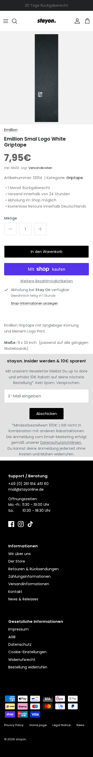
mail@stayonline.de (26, 489)
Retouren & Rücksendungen (33, 569)
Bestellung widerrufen (27, 667)
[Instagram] (21, 524)
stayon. (21, 739)
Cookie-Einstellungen (27, 651)
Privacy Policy (14, 725)
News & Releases (23, 599)
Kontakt (15, 591)
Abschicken (46, 413)
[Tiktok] (30, 524)
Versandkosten (40, 168)
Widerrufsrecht (21, 659)
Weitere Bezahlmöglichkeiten (46, 281)
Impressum (18, 629)
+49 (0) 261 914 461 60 (28, 483)
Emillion (11, 129)
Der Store (16, 561)
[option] (46, 78)
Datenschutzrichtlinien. (61, 442)
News (80, 725)
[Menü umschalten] (5, 21)
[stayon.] (46, 21)
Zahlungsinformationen (29, 576)
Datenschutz (20, 644)
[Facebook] (11, 524)
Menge (10, 218)
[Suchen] (17, 21)
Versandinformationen (28, 583)
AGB (12, 637)
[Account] (76, 21)
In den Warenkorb (47, 251)
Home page (38, 725)
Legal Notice (61, 725)
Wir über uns (19, 553)
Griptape (74, 177)
